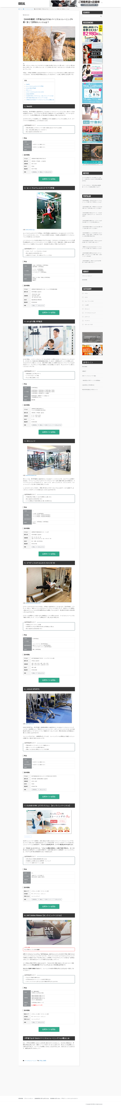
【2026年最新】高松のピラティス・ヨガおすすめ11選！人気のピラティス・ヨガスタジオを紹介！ (92, 214)
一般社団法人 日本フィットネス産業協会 (91, 380)
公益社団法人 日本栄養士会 (88, 385)
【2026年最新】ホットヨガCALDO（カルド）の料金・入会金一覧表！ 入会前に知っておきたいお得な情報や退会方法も (92, 234)
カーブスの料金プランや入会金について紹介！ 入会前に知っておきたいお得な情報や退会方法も (92, 179)
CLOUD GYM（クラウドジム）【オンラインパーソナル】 (40, 95)
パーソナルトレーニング (30, 1060)
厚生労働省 (84, 366)
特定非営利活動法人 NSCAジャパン (90, 389)
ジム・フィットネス (89, 301)
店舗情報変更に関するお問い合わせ (42, 1098)
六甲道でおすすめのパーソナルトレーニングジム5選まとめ (40, 99)
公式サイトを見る (49, 179)
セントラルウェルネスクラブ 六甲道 (34, 86)
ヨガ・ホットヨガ (89, 324)
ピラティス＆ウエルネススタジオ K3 (35, 92)
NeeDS (28, 84)
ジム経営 (87, 305)
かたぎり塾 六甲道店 (31, 88)
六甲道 (40, 1060)
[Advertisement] (60, 1082)
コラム (86, 293)
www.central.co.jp (30, 229)
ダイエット (87, 309)
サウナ (86, 297)
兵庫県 (44, 1060)
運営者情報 (84, 279)
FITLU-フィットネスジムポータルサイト (69, 1098)
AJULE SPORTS (30, 94)
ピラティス (87, 316)
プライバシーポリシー (87, 275)
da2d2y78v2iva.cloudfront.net (33, 603)
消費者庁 (84, 371)
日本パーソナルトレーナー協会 (89, 375)
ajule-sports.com (30, 723)
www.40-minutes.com (31, 475)
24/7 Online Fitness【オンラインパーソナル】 (37, 97)
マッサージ (87, 320)
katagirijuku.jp (29, 355)
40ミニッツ (29, 90)
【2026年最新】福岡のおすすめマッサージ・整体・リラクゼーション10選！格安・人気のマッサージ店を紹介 (92, 254)
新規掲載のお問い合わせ (55, 1098)
